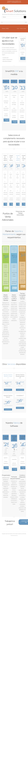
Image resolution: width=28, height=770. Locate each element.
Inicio (18, 28)
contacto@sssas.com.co (16, 2)
